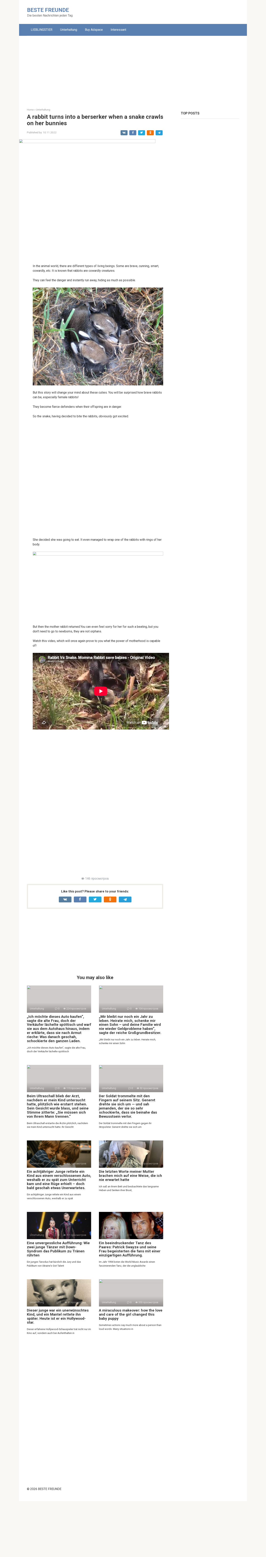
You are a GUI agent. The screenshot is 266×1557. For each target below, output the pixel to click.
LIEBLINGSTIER (41, 30)
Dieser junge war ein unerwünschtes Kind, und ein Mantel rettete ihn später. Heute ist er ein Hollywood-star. (58, 1316)
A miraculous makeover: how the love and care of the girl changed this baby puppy (130, 1314)
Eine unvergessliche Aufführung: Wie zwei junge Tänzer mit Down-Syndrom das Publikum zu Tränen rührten (58, 1249)
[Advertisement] (133, 69)
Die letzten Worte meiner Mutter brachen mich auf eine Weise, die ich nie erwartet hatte (130, 1175)
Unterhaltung (68, 30)
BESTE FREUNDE (48, 10)
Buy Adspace (94, 30)
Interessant (118, 30)
